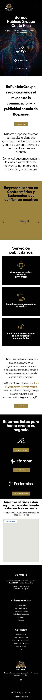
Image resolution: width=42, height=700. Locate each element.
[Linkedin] (21, 680)
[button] (36, 6)
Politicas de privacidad (21, 697)
